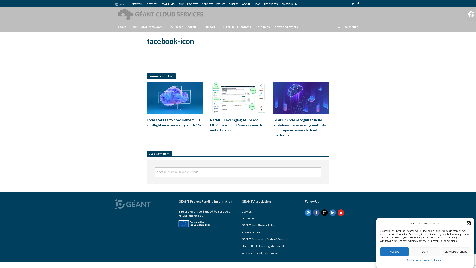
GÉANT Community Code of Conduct (265, 239)
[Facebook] (316, 212)
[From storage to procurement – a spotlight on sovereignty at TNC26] (175, 97)
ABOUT (246, 4)
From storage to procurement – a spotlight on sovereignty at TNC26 (174, 122)
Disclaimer (248, 218)
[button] (471, 14)
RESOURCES (271, 4)
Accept (394, 251)
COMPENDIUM (289, 4)
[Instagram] (324, 212)
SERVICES (152, 4)
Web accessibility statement (260, 253)
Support (210, 27)
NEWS (257, 4)
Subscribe (351, 27)
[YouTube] (341, 212)
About (122, 27)
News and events (286, 27)
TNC (181, 4)
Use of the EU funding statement (263, 246)
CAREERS (234, 4)
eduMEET (194, 27)
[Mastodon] (308, 212)
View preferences (456, 251)
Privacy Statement (432, 260)
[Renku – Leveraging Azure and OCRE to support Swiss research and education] (238, 97)
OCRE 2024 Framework (148, 27)
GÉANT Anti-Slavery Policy (258, 225)
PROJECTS (192, 4)
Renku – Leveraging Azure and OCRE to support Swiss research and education (236, 125)
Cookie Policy (414, 260)
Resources (263, 27)
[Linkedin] (332, 212)
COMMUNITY (168, 4)
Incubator (176, 27)
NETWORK (137, 4)
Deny (425, 251)
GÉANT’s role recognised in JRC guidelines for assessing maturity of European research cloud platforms (299, 127)
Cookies (247, 211)
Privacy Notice (251, 232)
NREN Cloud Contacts (237, 27)
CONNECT (207, 4)
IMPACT (220, 4)
